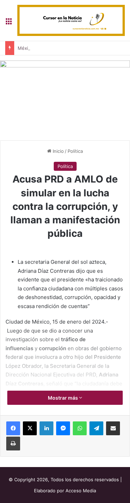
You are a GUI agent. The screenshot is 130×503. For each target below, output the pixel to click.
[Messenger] (63, 428)
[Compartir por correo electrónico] (113, 428)
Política (75, 151)
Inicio (57, 151)
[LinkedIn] (46, 428)
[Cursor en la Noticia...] (71, 20)
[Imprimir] (13, 443)
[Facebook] (13, 428)
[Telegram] (96, 428)
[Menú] (8, 23)
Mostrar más (63, 398)
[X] (30, 428)
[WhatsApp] (80, 428)
